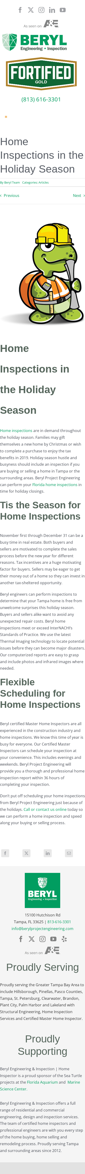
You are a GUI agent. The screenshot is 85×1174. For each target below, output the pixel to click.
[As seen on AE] (41, 21)
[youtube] (63, 10)
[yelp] (64, 939)
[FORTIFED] (41, 59)
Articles (43, 182)
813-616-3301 (59, 921)
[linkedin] (52, 10)
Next (77, 195)
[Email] (69, 853)
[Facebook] (5, 853)
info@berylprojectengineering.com (42, 928)
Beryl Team (12, 182)
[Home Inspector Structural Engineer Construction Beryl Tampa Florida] (34, 34)
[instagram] (41, 10)
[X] (26, 853)
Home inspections (16, 430)
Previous (11, 195)
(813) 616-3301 (41, 99)
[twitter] (31, 10)
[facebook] (20, 10)
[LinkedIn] (47, 853)
